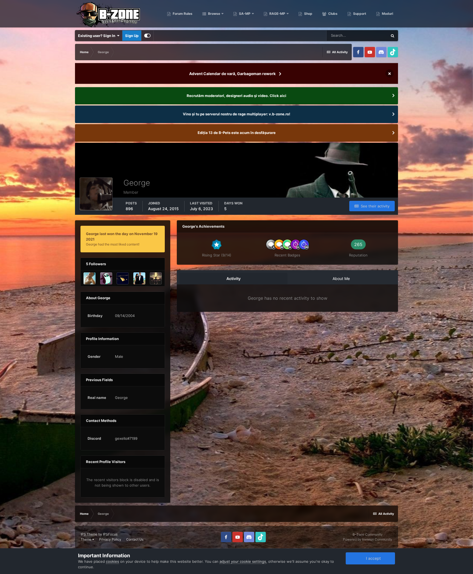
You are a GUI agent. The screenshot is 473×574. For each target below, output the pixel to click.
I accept (372, 558)
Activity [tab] (233, 278)
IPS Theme (89, 534)
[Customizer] (147, 35)
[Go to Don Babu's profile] (123, 278)
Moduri (387, 14)
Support (359, 14)
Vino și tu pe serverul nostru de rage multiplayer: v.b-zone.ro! (236, 114)
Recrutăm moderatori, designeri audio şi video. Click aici (236, 95)
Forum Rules (182, 14)
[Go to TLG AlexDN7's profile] (106, 278)
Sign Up (132, 35)
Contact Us (134, 539)
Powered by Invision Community (367, 539)
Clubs (332, 14)
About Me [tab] (341, 278)
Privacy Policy (110, 539)
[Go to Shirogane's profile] (139, 278)
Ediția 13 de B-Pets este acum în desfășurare (237, 132)
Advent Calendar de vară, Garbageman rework (232, 73)
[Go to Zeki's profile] (156, 278)
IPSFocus (110, 534)
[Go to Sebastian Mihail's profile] (89, 278)
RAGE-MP (277, 14)
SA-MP (244, 14)
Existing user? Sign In (97, 35)
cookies (112, 561)
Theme (86, 539)
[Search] (392, 35)
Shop (307, 14)
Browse (213, 14)
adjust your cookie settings (243, 561)
